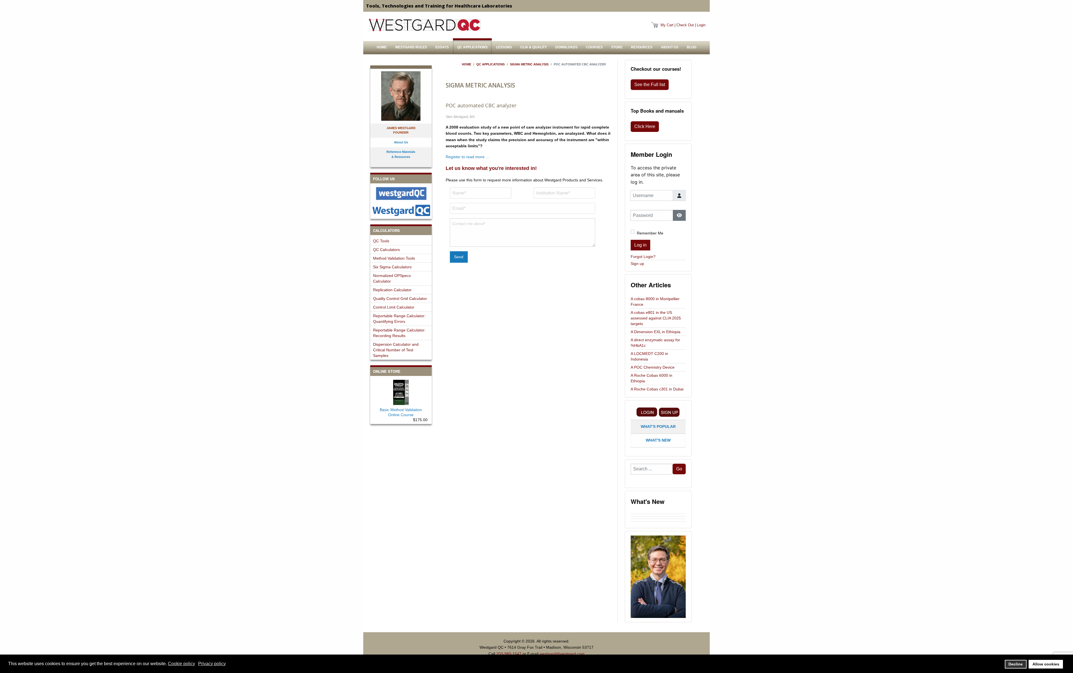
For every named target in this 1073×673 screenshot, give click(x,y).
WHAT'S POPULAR (658, 426)
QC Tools (381, 241)
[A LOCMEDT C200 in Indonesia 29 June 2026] (658, 522)
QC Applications (472, 47)
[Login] (646, 412)
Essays (442, 47)
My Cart (667, 25)
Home (382, 47)
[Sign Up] (669, 412)
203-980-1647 (508, 653)
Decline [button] (1015, 664)
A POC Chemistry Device (653, 367)
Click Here (644, 126)
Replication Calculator (392, 290)
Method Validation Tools (394, 258)
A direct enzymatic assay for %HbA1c (655, 343)
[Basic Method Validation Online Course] (401, 391)
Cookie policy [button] (181, 663)
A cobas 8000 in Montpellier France (655, 302)
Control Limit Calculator (393, 307)
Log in (640, 245)
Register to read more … (468, 157)
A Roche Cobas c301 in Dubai (657, 389)
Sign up (637, 263)
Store (617, 47)
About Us (669, 47)
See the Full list (649, 84)
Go (679, 468)
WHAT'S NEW (658, 440)
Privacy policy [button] (212, 663)
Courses (594, 47)
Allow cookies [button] (1045, 664)
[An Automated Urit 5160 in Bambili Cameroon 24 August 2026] (658, 512)
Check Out (685, 25)
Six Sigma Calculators (392, 267)
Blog (691, 47)
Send (458, 257)
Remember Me (650, 233)
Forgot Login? (643, 256)
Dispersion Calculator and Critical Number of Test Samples (396, 350)
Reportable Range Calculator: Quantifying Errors (399, 319)
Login (701, 25)
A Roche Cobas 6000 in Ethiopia (651, 378)
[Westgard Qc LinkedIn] (401, 210)
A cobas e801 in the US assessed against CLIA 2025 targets (656, 318)
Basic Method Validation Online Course (401, 412)
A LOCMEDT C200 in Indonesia (649, 356)
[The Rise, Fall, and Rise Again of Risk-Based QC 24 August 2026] (658, 515)
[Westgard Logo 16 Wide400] (425, 25)
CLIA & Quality (533, 47)
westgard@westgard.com (562, 653)
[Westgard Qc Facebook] (401, 193)
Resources (641, 47)
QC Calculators (386, 249)
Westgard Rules (411, 47)
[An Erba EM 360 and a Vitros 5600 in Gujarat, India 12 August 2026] (658, 517)
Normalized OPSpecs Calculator (392, 278)
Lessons (504, 47)
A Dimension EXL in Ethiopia (655, 332)
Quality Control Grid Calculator (400, 298)
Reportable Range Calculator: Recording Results (399, 333)
